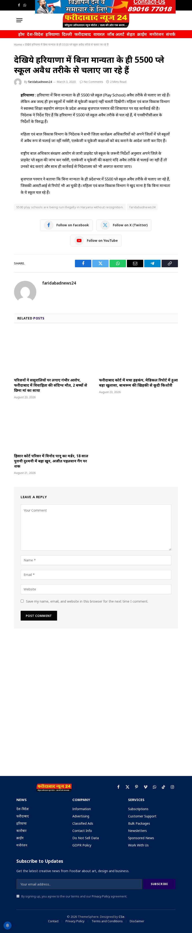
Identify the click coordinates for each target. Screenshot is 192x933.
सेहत (131, 34)
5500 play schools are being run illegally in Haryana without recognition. (69, 207)
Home (18, 45)
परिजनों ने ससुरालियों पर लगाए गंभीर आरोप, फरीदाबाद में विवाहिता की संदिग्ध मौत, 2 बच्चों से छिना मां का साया (50, 385)
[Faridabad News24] (96, 20)
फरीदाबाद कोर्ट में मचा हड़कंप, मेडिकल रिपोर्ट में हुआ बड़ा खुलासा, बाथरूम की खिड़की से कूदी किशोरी (138, 383)
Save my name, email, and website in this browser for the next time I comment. (87, 601)
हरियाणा (52, 34)
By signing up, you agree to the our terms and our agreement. (74, 896)
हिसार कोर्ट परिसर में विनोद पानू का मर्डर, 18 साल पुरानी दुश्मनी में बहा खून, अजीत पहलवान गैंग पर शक (51, 461)
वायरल (99, 34)
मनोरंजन (156, 34)
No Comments (93, 82)
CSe (121, 917)
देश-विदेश (35, 34)
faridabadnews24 (40, 82)
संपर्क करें (174, 34)
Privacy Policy (101, 896)
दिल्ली (67, 34)
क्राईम (142, 34)
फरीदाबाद (82, 34)
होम (21, 34)
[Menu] (19, 20)
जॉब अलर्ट (115, 34)
